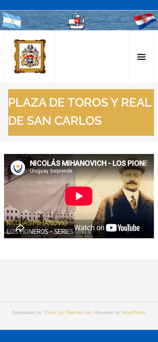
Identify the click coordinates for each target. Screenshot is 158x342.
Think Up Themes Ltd (67, 312)
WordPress (133, 312)
